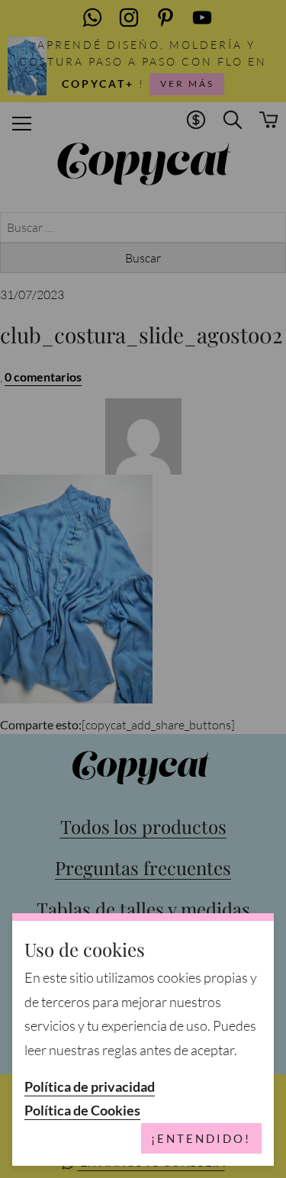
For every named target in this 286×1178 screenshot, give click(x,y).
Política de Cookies (82, 1110)
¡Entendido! (201, 1138)
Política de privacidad (89, 1087)
